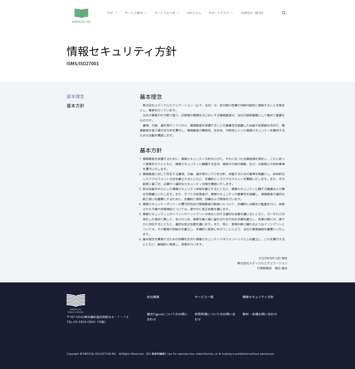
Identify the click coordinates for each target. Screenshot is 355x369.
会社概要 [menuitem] (153, 297)
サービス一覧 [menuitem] (204, 297)
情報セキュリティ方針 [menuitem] (258, 297)
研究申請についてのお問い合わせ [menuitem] (215, 317)
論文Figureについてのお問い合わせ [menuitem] (167, 317)
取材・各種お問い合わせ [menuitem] (259, 314)
